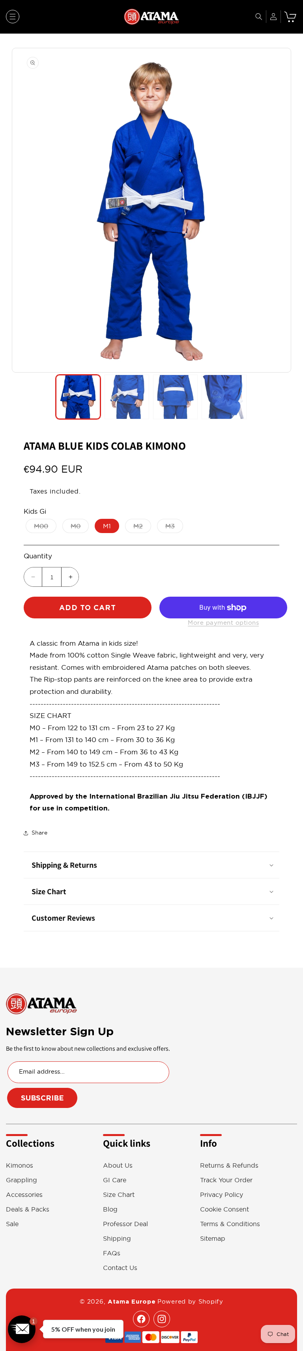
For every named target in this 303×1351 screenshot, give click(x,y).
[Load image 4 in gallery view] (224, 397)
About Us (118, 1165)
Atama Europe (131, 1301)
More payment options (223, 622)
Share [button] (39, 832)
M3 (174, 527)
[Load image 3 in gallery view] (175, 397)
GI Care (114, 1180)
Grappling (21, 1180)
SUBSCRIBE (42, 1098)
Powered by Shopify (190, 1301)
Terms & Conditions (230, 1224)
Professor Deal (125, 1224)
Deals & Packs (27, 1209)
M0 (80, 527)
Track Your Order (226, 1180)
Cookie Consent (224, 1209)
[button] (12, 16)
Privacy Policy (221, 1194)
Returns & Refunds (229, 1165)
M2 (142, 527)
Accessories (24, 1194)
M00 (45, 527)
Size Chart (119, 1194)
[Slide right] (283, 210)
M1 (107, 525)
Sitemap (212, 1238)
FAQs (111, 1253)
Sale (12, 1224)
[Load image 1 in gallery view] (78, 397)
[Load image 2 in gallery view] (127, 397)
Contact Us (120, 1267)
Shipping (117, 1238)
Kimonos (19, 1165)
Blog (110, 1209)
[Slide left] (20, 210)
